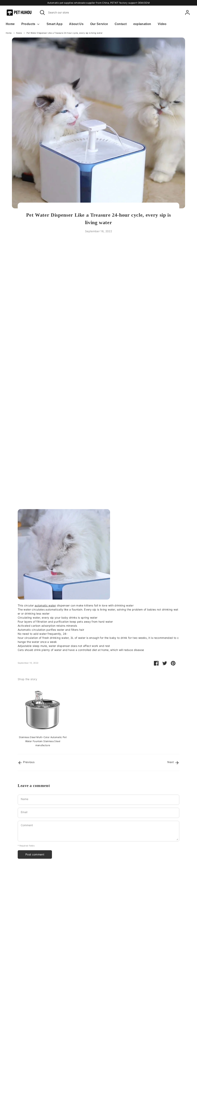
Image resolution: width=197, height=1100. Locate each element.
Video (162, 24)
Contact (121, 24)
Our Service (99, 24)
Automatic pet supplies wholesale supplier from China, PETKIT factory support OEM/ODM (98, 2)
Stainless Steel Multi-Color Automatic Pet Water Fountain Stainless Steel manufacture (43, 741)
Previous (28, 762)
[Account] (187, 12)
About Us (76, 24)
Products (28, 24)
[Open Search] (42, 12)
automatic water (45, 605)
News (19, 33)
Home (10, 24)
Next (171, 762)
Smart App (55, 24)
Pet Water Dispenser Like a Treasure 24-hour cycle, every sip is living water (65, 33)
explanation (142, 24)
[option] (40, 716)
